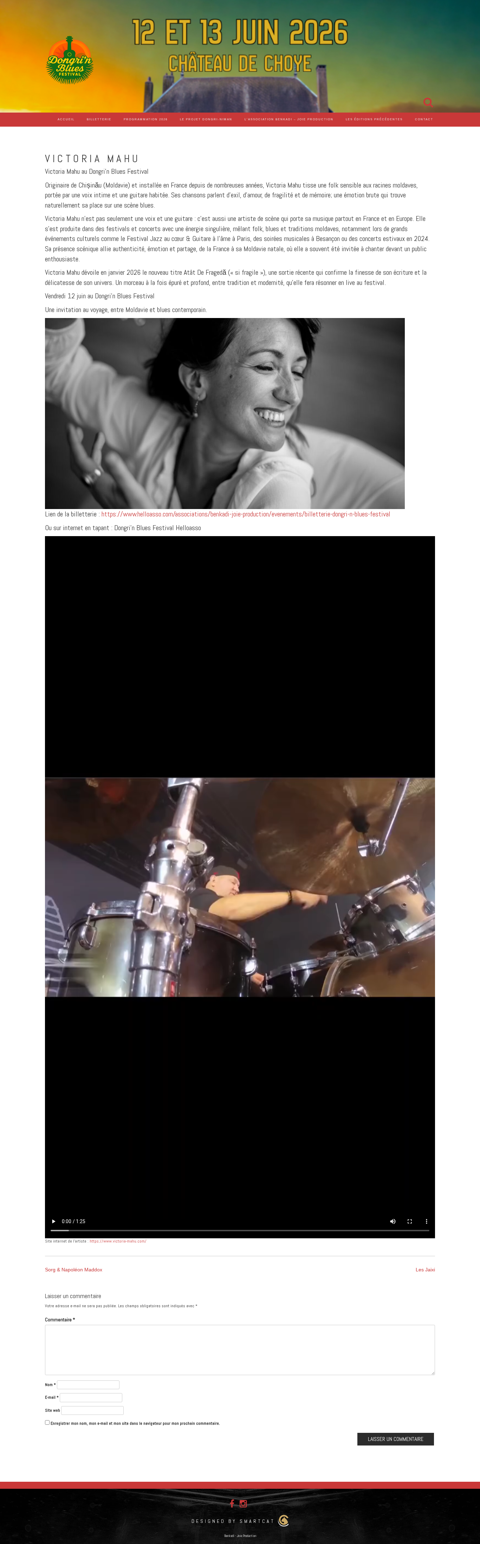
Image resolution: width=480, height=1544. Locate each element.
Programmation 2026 (146, 119)
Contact (424, 119)
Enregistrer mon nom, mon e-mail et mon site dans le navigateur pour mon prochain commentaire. (135, 1423)
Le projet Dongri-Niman (206, 119)
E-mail (52, 1397)
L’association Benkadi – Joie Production (289, 119)
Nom (50, 1384)
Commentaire (60, 1319)
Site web (52, 1410)
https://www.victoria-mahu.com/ (118, 1241)
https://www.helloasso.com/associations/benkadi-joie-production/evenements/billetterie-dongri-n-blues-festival (246, 514)
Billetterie (99, 119)
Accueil (66, 119)
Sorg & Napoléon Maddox (73, 1269)
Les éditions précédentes (374, 119)
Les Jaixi (425, 1269)
